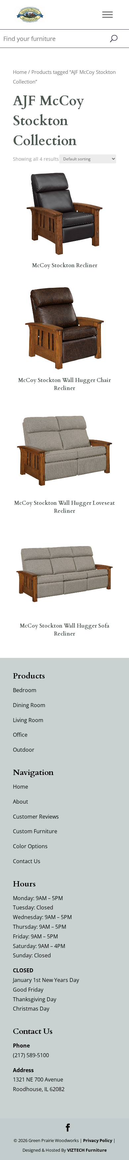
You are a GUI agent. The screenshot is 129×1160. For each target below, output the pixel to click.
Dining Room (29, 705)
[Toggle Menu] (107, 14)
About (20, 801)
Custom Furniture (35, 831)
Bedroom (24, 690)
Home (20, 72)
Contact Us (26, 861)
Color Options (30, 846)
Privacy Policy (97, 1140)
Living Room (28, 720)
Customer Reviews (36, 816)
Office (20, 734)
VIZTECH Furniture (87, 1150)
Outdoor (23, 749)
